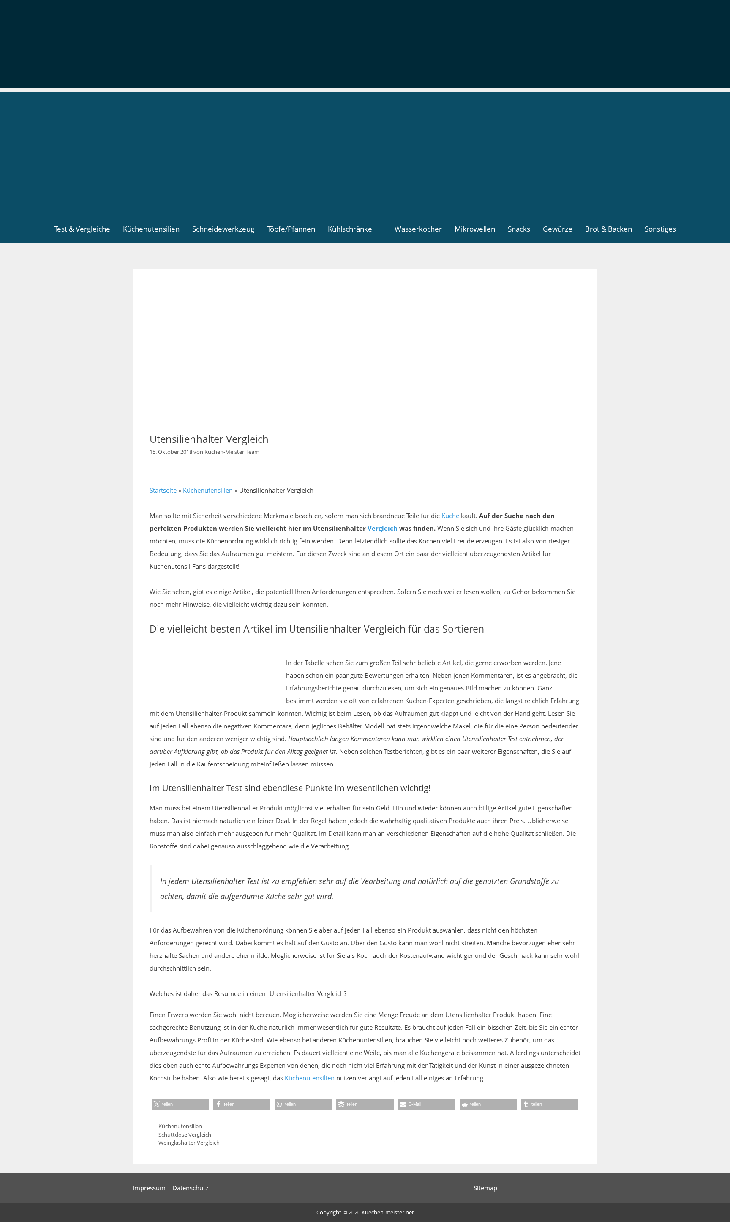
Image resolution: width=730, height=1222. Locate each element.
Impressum (149, 1188)
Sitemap (485, 1188)
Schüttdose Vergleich (184, 1134)
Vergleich (383, 528)
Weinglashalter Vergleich (189, 1142)
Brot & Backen (608, 229)
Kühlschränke (350, 229)
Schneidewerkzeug (223, 229)
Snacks (519, 229)
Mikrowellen (475, 229)
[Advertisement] (365, 151)
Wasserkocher (418, 229)
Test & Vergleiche (82, 229)
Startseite (163, 490)
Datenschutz (190, 1188)
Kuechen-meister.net (388, 1212)
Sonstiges (660, 229)
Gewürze (557, 229)
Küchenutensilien (151, 229)
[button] (180, 1104)
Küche (450, 515)
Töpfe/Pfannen (291, 229)
